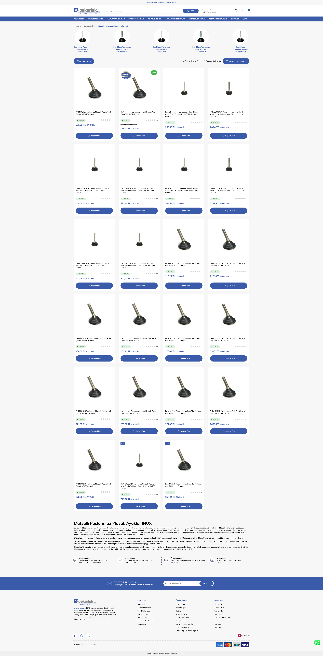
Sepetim (217, 621)
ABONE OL (207, 583)
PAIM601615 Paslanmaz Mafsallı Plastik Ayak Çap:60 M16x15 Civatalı (93, 113)
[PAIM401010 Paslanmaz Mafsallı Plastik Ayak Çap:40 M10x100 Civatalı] (228, 387)
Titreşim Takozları (136, 19)
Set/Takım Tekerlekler (218, 19)
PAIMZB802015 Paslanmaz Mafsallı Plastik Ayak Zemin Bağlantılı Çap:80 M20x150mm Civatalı (181, 114)
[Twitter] (88, 635)
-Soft (147, 653)
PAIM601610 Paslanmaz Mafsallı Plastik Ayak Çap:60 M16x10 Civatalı (93, 339)
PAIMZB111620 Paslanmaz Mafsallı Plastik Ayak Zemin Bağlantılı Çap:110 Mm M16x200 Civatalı (137, 486)
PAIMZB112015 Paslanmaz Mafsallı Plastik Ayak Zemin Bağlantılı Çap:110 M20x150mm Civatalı (182, 190)
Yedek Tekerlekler (95, 19)
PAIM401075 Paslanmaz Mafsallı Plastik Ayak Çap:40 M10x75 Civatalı (138, 113)
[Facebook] (74, 635)
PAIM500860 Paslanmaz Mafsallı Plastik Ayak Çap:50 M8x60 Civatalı (138, 412)
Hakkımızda (180, 604)
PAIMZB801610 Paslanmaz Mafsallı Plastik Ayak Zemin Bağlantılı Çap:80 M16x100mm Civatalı (137, 190)
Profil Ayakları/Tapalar (146, 621)
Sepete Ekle (96, 135)
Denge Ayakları (154, 19)
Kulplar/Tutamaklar (144, 607)
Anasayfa (77, 26)
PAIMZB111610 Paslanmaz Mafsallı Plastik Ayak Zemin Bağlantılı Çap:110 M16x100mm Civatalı (137, 265)
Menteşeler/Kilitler (197, 19)
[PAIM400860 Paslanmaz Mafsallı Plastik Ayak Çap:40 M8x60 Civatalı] (94, 460)
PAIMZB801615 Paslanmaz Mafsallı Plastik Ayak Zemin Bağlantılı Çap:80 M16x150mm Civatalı (92, 190)
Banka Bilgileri (181, 607)
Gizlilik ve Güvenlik (182, 627)
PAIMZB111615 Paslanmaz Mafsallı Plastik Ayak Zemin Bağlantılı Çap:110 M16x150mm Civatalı (93, 265)
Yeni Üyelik (218, 624)
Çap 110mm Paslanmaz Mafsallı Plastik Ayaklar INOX (240, 49)
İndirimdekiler (219, 614)
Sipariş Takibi (219, 607)
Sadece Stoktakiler (213, 61)
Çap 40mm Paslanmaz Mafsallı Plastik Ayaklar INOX (201, 49)
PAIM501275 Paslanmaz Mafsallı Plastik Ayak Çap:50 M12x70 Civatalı (183, 485)
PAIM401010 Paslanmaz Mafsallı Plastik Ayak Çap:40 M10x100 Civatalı (228, 412)
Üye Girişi (217, 627)
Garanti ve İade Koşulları (185, 624)
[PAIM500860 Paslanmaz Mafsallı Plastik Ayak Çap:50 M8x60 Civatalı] (139, 387)
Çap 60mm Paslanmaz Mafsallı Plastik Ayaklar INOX (122, 49)
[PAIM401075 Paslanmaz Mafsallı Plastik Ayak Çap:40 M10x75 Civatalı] (139, 88)
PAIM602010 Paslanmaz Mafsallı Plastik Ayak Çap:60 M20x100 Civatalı (228, 264)
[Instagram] (81, 635)
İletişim (178, 611)
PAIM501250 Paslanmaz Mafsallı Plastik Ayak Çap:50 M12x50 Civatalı (138, 339)
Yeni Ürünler (218, 611)
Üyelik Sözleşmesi (183, 617)
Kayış (245, 19)
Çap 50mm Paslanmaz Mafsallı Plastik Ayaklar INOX (161, 49)
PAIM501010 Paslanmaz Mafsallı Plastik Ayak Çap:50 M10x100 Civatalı (93, 412)
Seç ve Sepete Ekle (192, 61)
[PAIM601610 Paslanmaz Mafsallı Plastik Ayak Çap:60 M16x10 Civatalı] (94, 314)
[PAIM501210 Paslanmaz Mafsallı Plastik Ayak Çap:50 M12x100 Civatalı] (183, 314)
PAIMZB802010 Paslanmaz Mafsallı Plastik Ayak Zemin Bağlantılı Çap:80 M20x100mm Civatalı (226, 114)
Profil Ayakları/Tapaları (175, 19)
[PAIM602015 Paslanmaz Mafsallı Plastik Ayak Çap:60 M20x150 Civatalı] (183, 239)
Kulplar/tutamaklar (116, 19)
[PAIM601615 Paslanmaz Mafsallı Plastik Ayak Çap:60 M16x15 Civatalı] (94, 88)
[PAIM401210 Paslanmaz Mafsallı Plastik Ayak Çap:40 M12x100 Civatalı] (183, 387)
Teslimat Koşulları (182, 614)
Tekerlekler (79, 19)
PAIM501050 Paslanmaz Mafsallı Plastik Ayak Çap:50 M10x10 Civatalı (228, 339)
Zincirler (235, 19)
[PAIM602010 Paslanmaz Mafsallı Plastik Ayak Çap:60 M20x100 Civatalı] (228, 239)
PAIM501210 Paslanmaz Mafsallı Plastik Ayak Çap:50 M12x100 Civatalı (183, 339)
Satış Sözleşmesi (182, 621)
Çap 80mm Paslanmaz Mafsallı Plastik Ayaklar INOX (82, 49)
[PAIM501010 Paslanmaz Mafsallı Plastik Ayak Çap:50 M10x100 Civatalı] (94, 387)
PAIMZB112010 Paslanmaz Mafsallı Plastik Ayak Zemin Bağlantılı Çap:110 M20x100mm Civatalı (227, 190)
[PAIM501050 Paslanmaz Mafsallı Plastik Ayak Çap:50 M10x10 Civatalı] (228, 314)
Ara (192, 11)
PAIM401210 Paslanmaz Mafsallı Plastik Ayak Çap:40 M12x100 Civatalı (183, 412)
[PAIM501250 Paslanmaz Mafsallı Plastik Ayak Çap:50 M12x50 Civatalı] (139, 314)
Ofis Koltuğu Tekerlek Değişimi (187, 631)
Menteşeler (142, 624)
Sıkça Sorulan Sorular (222, 617)
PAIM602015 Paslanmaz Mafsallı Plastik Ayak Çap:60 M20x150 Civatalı (183, 264)
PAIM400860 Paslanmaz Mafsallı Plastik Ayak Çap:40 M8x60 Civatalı (93, 485)
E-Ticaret (153, 653)
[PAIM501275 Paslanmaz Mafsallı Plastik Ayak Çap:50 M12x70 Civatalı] (183, 460)
